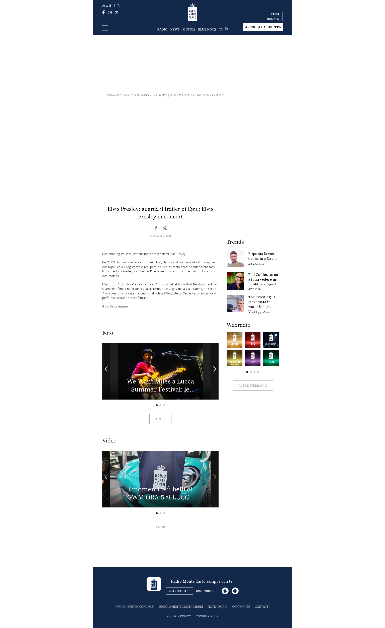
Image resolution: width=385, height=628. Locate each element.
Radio (162, 29)
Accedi (106, 5)
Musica (188, 29)
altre (160, 419)
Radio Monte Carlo (118, 95)
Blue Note (207, 29)
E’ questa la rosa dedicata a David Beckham (262, 258)
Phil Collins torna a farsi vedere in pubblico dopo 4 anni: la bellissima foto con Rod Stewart (263, 286)
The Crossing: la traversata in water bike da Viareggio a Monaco (262, 306)
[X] (164, 228)
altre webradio (252, 385)
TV (221, 29)
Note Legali (217, 607)
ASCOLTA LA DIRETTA (263, 27)
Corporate (241, 607)
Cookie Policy (207, 616)
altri (160, 527)
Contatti (262, 607)
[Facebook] (156, 228)
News (175, 29)
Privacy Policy (179, 616)
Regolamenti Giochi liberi (181, 607)
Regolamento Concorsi (135, 607)
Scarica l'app (179, 591)
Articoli (135, 95)
